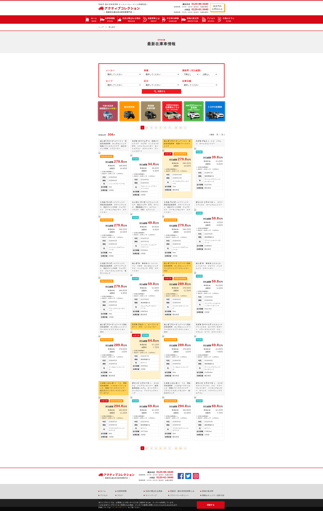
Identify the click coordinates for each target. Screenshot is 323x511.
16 (180, 128)
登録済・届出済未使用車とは (182, 491)
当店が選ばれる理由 (131, 19)
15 (176, 128)
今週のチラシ (229, 19)
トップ (101, 27)
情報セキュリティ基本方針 (213, 495)
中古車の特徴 (173, 19)
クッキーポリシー (119, 507)
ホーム (94, 19)
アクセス (211, 19)
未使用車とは (154, 19)
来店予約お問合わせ (217, 7)
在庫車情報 (110, 19)
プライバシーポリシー (179, 495)
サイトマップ (151, 495)
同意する (210, 505)
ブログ (120, 495)
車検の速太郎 (193, 19)
